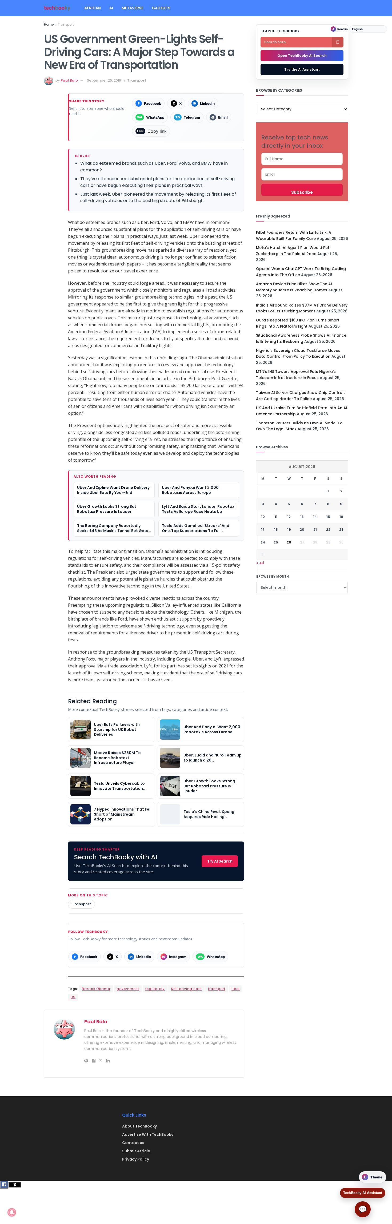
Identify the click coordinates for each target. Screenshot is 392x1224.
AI (111, 8)
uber (235, 989)
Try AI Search (220, 861)
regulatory (155, 989)
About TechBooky (139, 1126)
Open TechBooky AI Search (302, 55)
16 (341, 516)
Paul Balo (69, 80)
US (73, 997)
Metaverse (132, 8)
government (128, 989)
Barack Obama (96, 989)
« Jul (260, 563)
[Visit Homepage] (57, 8)
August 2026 (302, 466)
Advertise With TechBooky (147, 1134)
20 (302, 529)
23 (341, 529)
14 (315, 516)
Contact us (133, 1142)
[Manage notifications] (11, 1212)
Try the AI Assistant (302, 69)
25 (276, 542)
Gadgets (161, 8)
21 (315, 529)
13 (302, 516)
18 (276, 529)
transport (216, 989)
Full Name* (302, 159)
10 (263, 516)
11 (276, 516)
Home (49, 24)
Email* (302, 174)
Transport (66, 24)
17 (263, 529)
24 (263, 542)
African (92, 8)
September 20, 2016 (104, 80)
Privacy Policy (135, 1159)
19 (289, 529)
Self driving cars (186, 989)
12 (289, 516)
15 (328, 516)
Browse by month (272, 576)
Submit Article (136, 1151)
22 (328, 529)
